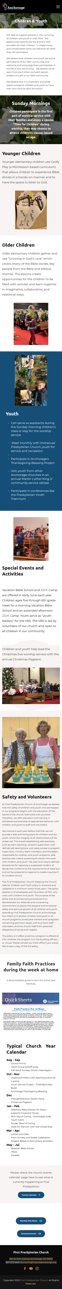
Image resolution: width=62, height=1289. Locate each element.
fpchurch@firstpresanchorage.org (38, 1262)
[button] (58, 6)
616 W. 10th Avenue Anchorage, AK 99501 (31, 1258)
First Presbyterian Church (31, 1252)
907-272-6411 (12, 1262)
